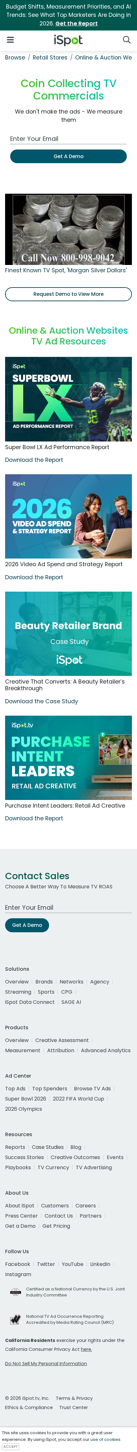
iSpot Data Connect (30, 1002)
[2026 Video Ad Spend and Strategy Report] (68, 516)
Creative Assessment (62, 1040)
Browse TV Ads (92, 1088)
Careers (86, 1205)
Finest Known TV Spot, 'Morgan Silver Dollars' (66, 270)
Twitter (46, 1264)
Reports (15, 1147)
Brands (44, 981)
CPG (66, 992)
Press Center (21, 1215)
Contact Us (59, 1215)
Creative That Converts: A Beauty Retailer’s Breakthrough (65, 685)
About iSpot (19, 1205)
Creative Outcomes (75, 1157)
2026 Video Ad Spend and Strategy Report (64, 564)
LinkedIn (100, 1264)
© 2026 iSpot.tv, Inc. (27, 1398)
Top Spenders (49, 1088)
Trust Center (73, 1407)
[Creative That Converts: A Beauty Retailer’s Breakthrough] (68, 634)
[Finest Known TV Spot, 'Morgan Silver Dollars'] (68, 229)
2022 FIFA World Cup (78, 1098)
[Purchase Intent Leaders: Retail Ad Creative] (68, 758)
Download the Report (34, 460)
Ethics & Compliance (29, 1407)
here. (86, 1349)
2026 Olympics (23, 1109)
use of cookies (105, 1439)
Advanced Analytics (106, 1050)
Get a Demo (20, 1226)
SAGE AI (71, 1002)
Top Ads (15, 1088)
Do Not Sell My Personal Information (46, 1363)
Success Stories (24, 1157)
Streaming (18, 992)
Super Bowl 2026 (25, 1098)
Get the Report (76, 23)
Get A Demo (68, 156)
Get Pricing (56, 1226)
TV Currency (53, 1167)
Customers (55, 1205)
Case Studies (48, 1147)
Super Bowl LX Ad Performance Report (57, 447)
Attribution (60, 1050)
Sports (46, 992)
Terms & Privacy (74, 1398)
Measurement (22, 1050)
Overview (17, 981)
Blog (75, 1147)
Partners (91, 1215)
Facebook (17, 1264)
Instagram (18, 1274)
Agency (99, 981)
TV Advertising (94, 1167)
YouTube (72, 1264)
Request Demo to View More (68, 294)
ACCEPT (11, 1446)
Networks (71, 981)
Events (115, 1157)
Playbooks (18, 1167)
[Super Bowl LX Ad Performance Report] (68, 399)
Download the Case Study (41, 701)
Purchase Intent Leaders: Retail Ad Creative (65, 805)
